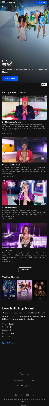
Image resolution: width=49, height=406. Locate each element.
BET (10, 336)
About (24, 7)
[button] (3, 2)
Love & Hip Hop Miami (10, 7)
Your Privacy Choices (24, 386)
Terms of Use (18, 380)
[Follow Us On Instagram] (33, 395)
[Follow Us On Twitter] (21, 395)
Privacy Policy (30, 380)
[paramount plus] (11, 2)
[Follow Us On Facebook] (16, 395)
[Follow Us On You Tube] (27, 395)
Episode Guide (8, 343)
